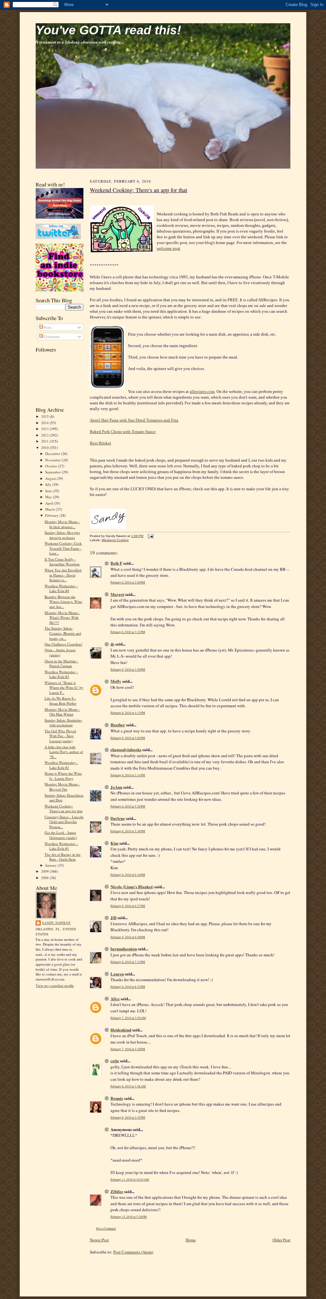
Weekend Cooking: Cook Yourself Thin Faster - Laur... (63, 548)
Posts (47, 327)
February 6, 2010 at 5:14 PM (127, 775)
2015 (45, 416)
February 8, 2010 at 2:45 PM (127, 1117)
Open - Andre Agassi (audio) (60, 652)
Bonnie (116, 1098)
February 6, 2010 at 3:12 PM (127, 632)
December (53, 453)
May (49, 496)
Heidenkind (120, 1030)
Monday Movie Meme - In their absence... (62, 524)
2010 (45, 447)
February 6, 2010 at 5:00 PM (127, 738)
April (49, 503)
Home (191, 1240)
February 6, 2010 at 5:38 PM (127, 831)
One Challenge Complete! (63, 644)
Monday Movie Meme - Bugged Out (62, 787)
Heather (117, 725)
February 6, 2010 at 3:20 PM (127, 669)
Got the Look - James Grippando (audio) (61, 835)
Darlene (117, 818)
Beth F (116, 563)
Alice (115, 998)
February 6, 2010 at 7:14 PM (127, 962)
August (51, 478)
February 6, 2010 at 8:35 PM (127, 987)
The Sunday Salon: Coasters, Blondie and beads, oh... (63, 633)
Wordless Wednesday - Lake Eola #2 (61, 765)
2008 (45, 877)
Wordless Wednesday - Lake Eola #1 (61, 846)
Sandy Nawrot (56, 922)
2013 (45, 428)
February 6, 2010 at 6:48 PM (127, 937)
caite (114, 1061)
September (53, 472)
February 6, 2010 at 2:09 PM (127, 582)
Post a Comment (106, 1228)
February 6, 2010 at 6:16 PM (127, 875)
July (48, 484)
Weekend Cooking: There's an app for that (63, 809)
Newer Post (99, 1240)
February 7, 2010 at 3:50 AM (128, 1018)
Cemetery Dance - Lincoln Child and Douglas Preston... (64, 821)
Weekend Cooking (115, 540)
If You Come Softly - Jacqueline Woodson (62, 562)
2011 (45, 441)
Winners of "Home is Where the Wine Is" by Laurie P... (64, 687)
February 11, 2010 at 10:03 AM (129, 1179)
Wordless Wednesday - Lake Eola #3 (61, 674)
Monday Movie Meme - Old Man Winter (62, 712)
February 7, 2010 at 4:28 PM (127, 1049)
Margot (117, 594)
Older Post (281, 1240)
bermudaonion (123, 949)
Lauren (117, 974)
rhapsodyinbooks (125, 749)
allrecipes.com (202, 391)
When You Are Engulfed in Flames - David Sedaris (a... (63, 575)
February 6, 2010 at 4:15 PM (127, 713)
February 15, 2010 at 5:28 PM (128, 1217)
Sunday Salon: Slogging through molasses (62, 535)
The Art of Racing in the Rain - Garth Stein (63, 857)
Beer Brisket (100, 443)
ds (112, 644)
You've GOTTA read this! (108, 30)
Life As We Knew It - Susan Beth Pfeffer (60, 701)
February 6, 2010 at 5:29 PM (127, 806)
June (49, 490)
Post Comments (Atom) (133, 1252)
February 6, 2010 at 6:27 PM (127, 906)
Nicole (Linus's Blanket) (131, 886)
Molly (115, 681)
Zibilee (116, 1191)
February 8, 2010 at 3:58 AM (128, 1086)
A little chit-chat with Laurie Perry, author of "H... (64, 751)
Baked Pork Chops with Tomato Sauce (123, 431)
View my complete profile (55, 985)
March (50, 509)
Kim (114, 843)
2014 (45, 422)
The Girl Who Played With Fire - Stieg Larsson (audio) (60, 736)
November (53, 459)
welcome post (168, 248)
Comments (51, 336)
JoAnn (116, 787)
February (52, 515)
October (51, 466)
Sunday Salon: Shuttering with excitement (63, 723)
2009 (45, 871)
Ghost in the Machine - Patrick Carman (61, 663)
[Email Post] (149, 536)
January (51, 865)
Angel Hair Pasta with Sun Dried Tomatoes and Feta (134, 420)
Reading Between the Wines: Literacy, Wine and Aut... (63, 601)
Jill (113, 917)
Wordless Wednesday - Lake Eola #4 (61, 588)
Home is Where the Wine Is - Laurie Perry (63, 776)
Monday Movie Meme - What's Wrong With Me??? (62, 617)
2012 (45, 435)
